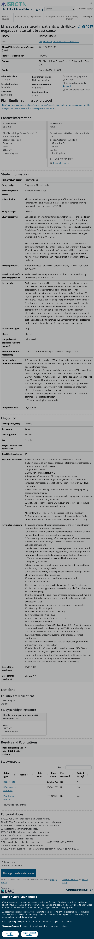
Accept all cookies (10, 934)
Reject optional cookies (29, 934)
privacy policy (16, 921)
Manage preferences (10, 926)
